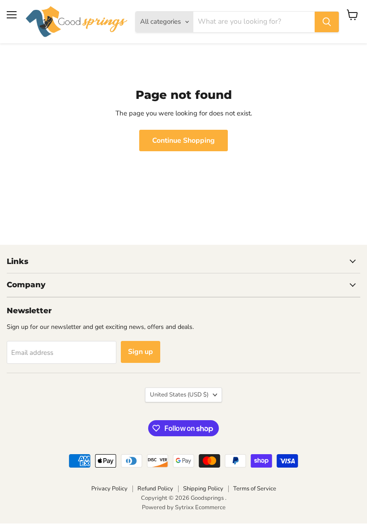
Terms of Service (254, 489)
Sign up (140, 352)
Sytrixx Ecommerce (200, 507)
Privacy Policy (109, 489)
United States (179, 395)
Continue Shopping (183, 140)
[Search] (327, 22)
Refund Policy (155, 489)
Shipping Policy (203, 489)
